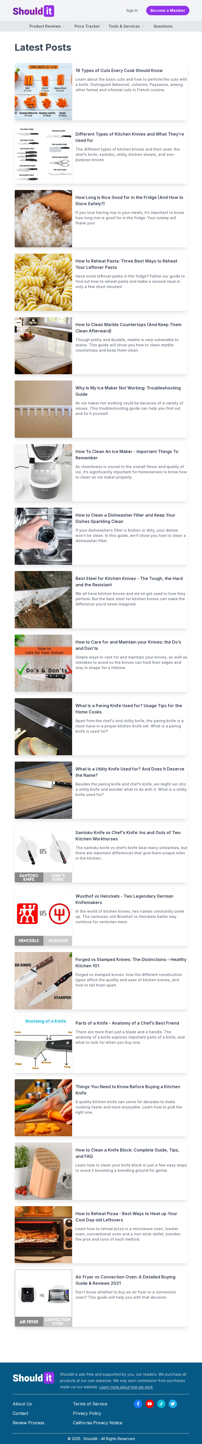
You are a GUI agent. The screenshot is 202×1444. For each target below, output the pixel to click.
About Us (22, 1403)
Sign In (132, 10)
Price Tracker (87, 26)
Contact (20, 1413)
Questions (163, 26)
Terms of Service (90, 1403)
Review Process (28, 1422)
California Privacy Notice (97, 1422)
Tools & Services (124, 26)
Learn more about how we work (126, 1387)
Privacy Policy (87, 1413)
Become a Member (167, 10)
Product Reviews (45, 26)
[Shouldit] (34, 1377)
